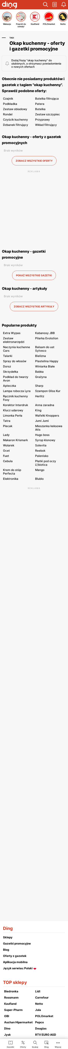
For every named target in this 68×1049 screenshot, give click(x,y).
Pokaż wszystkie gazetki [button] (34, 275)
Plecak (7, 426)
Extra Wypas (11, 333)
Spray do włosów (14, 361)
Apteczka (9, 385)
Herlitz (39, 396)
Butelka (40, 109)
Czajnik (8, 98)
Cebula (8, 461)
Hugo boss (42, 435)
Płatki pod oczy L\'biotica (45, 462)
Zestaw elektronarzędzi (13, 340)
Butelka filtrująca (47, 98)
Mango (39, 470)
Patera (39, 104)
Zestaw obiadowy (15, 109)
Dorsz (7, 366)
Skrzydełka (10, 371)
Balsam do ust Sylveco (44, 348)
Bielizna (40, 356)
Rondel (7, 114)
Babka (39, 371)
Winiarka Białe (45, 366)
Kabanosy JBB (45, 333)
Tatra (6, 421)
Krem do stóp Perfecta (12, 471)
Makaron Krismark (15, 440)
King (38, 410)
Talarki (7, 356)
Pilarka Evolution (46, 338)
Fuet (6, 456)
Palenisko (41, 456)
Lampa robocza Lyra (17, 391)
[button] (45, 4)
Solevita (40, 445)
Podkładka (10, 104)
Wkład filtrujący (46, 125)
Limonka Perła (12, 415)
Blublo (39, 479)
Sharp (39, 385)
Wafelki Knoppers (47, 415)
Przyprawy (42, 119)
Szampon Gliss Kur (47, 391)
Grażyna (41, 377)
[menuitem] (10, 1044)
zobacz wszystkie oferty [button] (34, 160)
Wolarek (8, 445)
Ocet (6, 450)
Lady (6, 435)
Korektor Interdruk (15, 405)
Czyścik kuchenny (15, 119)
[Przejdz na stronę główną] (9, 5)
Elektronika (10, 479)
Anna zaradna (44, 405)
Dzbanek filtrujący (15, 125)
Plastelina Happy (46, 361)
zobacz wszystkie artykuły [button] (34, 306)
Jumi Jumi (42, 421)
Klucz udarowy (13, 410)
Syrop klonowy (45, 440)
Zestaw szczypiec (47, 114)
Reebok (40, 450)
